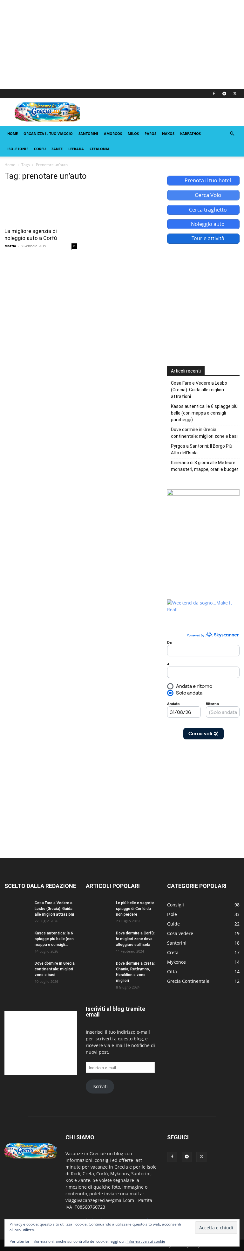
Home (12, 133)
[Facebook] (214, 93)
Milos (133, 133)
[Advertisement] (122, 44)
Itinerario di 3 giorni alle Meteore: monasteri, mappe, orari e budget (205, 466)
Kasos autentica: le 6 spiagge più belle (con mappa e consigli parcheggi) (204, 413)
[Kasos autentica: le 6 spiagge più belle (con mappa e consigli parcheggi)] (17, 939)
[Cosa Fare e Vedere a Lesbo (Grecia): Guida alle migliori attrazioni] (17, 909)
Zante (57, 148)
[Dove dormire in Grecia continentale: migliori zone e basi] (17, 969)
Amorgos (113, 133)
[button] (232, 134)
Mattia (10, 245)
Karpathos (190, 133)
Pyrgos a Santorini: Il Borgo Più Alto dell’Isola (201, 449)
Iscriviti (100, 1086)
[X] (235, 93)
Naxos (168, 133)
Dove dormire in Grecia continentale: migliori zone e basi (204, 433)
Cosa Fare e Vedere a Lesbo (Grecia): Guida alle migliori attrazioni (199, 390)
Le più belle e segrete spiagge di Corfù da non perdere (135, 909)
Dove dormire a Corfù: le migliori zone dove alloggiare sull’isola (135, 939)
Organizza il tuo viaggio (48, 133)
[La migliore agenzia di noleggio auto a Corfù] (40, 205)
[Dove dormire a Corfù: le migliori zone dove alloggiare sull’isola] (98, 939)
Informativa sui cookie (145, 1241)
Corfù (40, 148)
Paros (150, 133)
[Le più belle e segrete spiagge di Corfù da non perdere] (98, 909)
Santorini (88, 133)
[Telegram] (224, 93)
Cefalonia (100, 148)
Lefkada (76, 148)
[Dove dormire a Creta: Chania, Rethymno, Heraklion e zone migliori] (98, 969)
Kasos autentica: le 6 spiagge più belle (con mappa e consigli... (54, 939)
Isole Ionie (17, 148)
